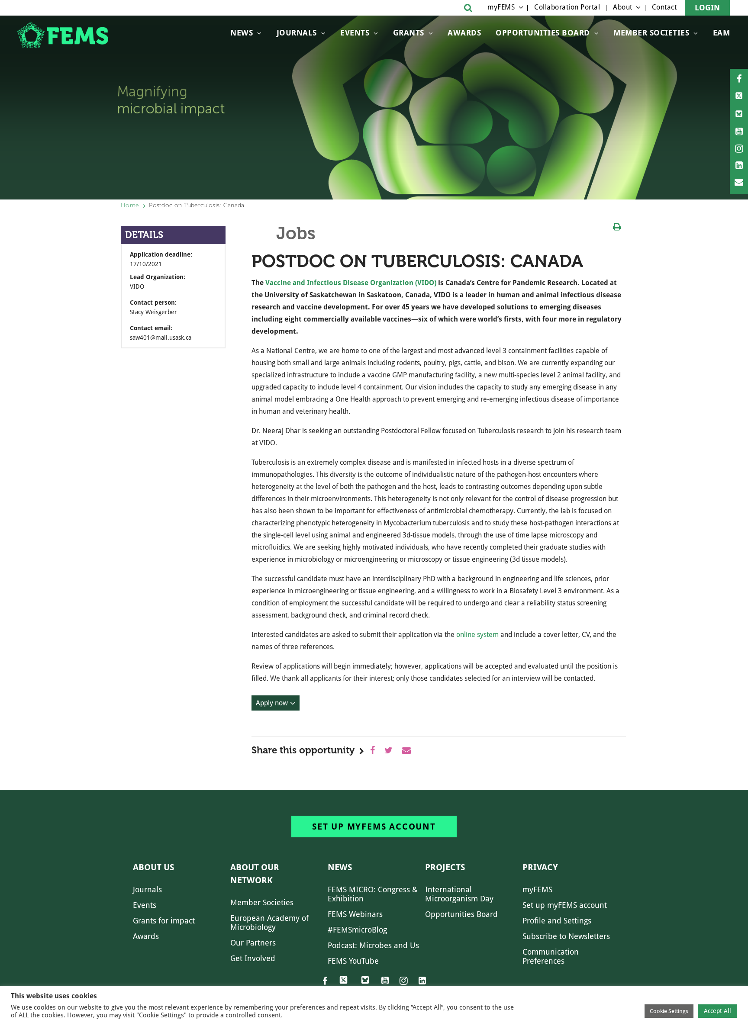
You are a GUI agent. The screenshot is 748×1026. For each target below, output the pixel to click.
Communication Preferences (550, 956)
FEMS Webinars (355, 914)
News (241, 32)
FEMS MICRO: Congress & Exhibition (373, 894)
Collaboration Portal (567, 7)
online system (477, 634)
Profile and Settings (556, 920)
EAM (721, 32)
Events (354, 32)
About (622, 7)
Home (130, 205)
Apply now (272, 703)
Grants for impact (164, 920)
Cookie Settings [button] (669, 1011)
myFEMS (501, 7)
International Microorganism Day (459, 894)
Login (707, 7)
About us (153, 867)
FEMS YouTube (353, 960)
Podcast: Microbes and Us (373, 945)
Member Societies (651, 32)
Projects (445, 867)
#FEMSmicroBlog (357, 929)
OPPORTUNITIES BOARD (543, 32)
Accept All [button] (717, 1010)
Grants (408, 32)
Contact (664, 7)
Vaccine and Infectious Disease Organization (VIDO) (350, 283)
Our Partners (253, 942)
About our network (254, 873)
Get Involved (252, 958)
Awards (464, 32)
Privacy (540, 867)
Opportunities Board (461, 914)
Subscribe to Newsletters (566, 936)
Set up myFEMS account (374, 826)
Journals (297, 32)
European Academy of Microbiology (269, 922)
